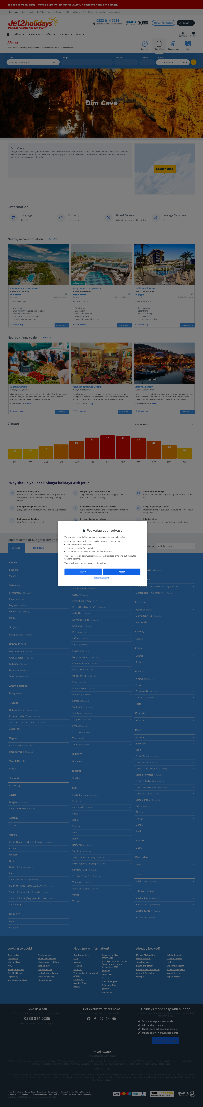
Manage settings (101, 577)
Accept (122, 571)
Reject (83, 571)
